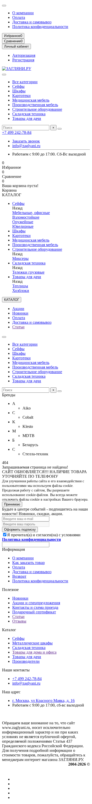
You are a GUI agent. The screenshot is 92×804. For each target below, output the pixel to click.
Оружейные (22, 222)
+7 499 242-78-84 (16, 132)
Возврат (19, 576)
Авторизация (23, 55)
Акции (18, 308)
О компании (23, 13)
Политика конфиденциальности (40, 26)
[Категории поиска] (4, 74)
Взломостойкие (25, 217)
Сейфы (18, 86)
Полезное (10, 589)
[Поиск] (59, 129)
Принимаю (12, 504)
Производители (26, 661)
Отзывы (19, 621)
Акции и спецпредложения (36, 603)
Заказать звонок (26, 141)
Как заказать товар (28, 562)
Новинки (20, 313)
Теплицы (20, 286)
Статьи (18, 327)
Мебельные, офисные (31, 212)
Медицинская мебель (30, 100)
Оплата (18, 17)
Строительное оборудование (37, 109)
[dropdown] (4, 5)
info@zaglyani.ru (26, 146)
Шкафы (19, 91)
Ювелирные (22, 226)
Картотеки (21, 95)
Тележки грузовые (28, 272)
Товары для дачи (26, 118)
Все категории (25, 82)
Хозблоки (20, 290)
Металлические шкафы (32, 643)
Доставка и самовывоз (31, 22)
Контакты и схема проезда (35, 607)
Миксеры (20, 258)
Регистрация (23, 60)
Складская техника (28, 114)
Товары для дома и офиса (34, 652)
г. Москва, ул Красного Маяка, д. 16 (43, 700)
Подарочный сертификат (34, 612)
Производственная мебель (35, 105)
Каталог (9, 630)
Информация (13, 549)
